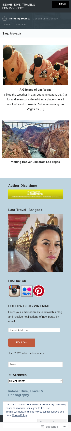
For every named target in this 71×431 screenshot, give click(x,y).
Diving (7, 24)
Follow (21, 342)
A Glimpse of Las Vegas (35, 89)
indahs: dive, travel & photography (18, 6)
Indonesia (21, 24)
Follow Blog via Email (29, 306)
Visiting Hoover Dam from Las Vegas (35, 162)
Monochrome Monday (45, 18)
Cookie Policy (19, 415)
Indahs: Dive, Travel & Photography (25, 393)
